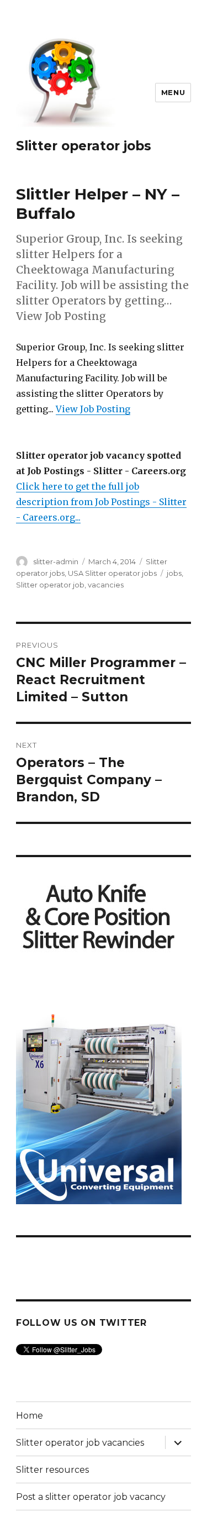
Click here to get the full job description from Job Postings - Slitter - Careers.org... (101, 502)
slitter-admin (55, 561)
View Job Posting (93, 408)
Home (29, 1415)
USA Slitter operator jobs (112, 573)
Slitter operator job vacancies (80, 1442)
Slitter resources (52, 1469)
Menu (173, 92)
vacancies (106, 584)
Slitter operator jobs (83, 146)
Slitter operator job (50, 584)
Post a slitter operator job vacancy (91, 1497)
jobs (174, 573)
